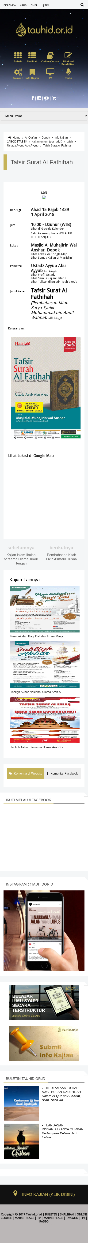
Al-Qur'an (31, 137)
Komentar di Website (27, 773)
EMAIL (34, 5)
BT (35, 1225)
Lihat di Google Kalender (48, 228)
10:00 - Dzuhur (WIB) (51, 224)
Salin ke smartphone (44, 233)
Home (16, 137)
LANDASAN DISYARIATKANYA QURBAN (63, 1127)
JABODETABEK (17, 141)
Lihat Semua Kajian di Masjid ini (52, 257)
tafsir (70, 141)
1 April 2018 (42, 214)
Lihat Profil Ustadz (43, 274)
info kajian (61, 137)
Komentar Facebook (64, 773)
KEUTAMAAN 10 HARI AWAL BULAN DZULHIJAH (61, 1090)
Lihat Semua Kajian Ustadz (48, 278)
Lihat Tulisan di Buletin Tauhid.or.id (54, 281)
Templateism (46, 1225)
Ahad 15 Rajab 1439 (50, 209)
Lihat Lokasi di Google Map (49, 254)
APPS (23, 5)
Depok (46, 137)
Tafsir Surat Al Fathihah (58, 145)
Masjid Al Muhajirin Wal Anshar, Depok (54, 247)
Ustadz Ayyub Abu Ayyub (22, 145)
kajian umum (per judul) (47, 141)
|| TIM (45, 5)
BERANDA (10, 5)
